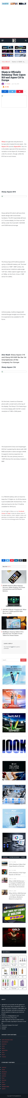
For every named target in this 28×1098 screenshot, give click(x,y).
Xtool (3, 1082)
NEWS (5, 68)
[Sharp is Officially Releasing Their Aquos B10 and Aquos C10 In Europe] (14, 101)
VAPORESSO (5, 1042)
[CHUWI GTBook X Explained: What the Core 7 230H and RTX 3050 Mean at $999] (14, 600)
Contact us (4, 1016)
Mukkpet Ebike (5, 1086)
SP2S (3, 1052)
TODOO (4, 1056)
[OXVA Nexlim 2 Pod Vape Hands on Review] (4, 871)
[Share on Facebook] (5, 91)
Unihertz (4, 1076)
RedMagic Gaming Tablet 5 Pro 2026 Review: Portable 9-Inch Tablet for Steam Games (13, 633)
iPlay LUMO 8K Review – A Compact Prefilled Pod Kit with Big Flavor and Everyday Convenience (17, 884)
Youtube (4, 1029)
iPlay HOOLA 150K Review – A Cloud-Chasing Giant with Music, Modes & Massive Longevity (17, 896)
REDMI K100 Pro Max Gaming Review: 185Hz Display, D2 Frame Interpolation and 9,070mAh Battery (14, 588)
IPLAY (3, 1054)
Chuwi (3, 1069)
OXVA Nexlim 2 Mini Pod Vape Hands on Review (17, 865)
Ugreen (3, 1088)
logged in (12, 647)
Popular (5, 857)
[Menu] (3, 40)
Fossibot (4, 1074)
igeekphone (18, 1096)
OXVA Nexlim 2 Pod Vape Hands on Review (17, 873)
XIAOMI (23, 857)
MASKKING (4, 1050)
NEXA (3, 1048)
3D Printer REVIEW (14, 857)
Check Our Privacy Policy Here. (9, 1017)
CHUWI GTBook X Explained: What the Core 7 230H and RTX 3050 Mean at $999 (14, 611)
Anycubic (4, 1080)
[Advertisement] (14, 21)
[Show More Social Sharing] (24, 91)
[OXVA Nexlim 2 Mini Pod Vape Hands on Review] (4, 863)
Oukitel (3, 1084)
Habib (8, 84)
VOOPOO (4, 1044)
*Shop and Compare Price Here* (10, 1025)
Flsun (3, 1078)
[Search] (25, 40)
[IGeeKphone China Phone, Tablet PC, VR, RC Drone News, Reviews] (14, 40)
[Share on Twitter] (12, 91)
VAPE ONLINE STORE (7, 1040)
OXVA (3, 1046)
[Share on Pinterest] (19, 91)
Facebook (4, 1027)
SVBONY (4, 1067)
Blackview (4, 1071)
